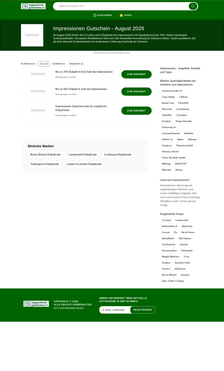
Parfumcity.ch (169, 127)
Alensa (178, 169)
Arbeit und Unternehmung (115, 22)
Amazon (185, 274)
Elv (175, 232)
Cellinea (183, 97)
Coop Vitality (168, 97)
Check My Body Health (173, 157)
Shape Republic (183, 121)
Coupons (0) (58, 64)
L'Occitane (181, 115)
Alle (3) (44, 64)
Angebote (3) (76, 64)
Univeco (166, 268)
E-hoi (186, 256)
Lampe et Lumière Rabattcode (84, 164)
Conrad (166, 232)
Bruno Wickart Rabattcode (45, 154)
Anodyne (166, 121)
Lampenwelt (181, 220)
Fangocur (167, 145)
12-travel (166, 220)
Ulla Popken (185, 238)
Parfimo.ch (167, 139)
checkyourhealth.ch (172, 90)
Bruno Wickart (169, 274)
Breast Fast (168, 103)
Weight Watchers (170, 256)
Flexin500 (183, 103)
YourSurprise (168, 244)
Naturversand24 (184, 145)
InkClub (184, 244)
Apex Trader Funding (173, 281)
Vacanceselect (169, 250)
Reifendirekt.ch (169, 226)
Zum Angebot (136, 74)
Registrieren (143, 310)
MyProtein (187, 226)
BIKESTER (180, 163)
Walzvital (166, 169)
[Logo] (33, 6)
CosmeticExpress (171, 133)
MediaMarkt (168, 238)
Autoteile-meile (182, 262)
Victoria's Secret (170, 151)
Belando (192, 139)
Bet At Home (188, 232)
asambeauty (182, 109)
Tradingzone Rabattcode (44, 164)
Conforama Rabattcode (117, 154)
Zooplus (166, 262)
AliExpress (180, 268)
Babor (180, 139)
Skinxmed (167, 109)
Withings (166, 163)
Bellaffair (188, 133)
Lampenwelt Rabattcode (82, 154)
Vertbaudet (187, 250)
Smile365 (167, 115)
